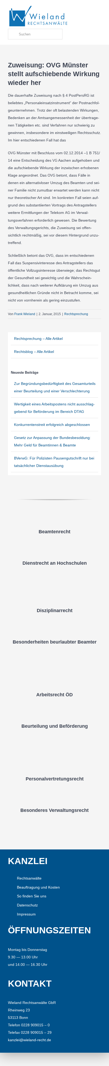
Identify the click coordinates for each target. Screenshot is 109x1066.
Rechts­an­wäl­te (29, 878)
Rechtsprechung (76, 314)
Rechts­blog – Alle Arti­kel (34, 351)
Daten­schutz (27, 905)
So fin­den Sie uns (31, 896)
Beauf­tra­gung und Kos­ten (38, 887)
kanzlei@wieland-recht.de (29, 1040)
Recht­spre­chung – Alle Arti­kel (38, 338)
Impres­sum (26, 914)
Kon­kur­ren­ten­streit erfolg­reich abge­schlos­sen (52, 424)
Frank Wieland (24, 314)
